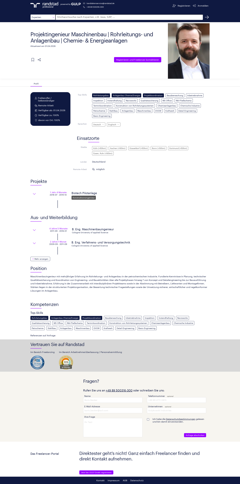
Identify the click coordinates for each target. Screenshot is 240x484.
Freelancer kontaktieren (137, 59)
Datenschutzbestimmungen (180, 419)
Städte (84, 147)
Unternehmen (155, 406)
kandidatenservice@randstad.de (100, 3)
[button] (42, 17)
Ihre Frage (89, 416)
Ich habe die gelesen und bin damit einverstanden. (178, 420)
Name (87, 396)
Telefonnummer (156, 396)
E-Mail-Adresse (92, 406)
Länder (83, 162)
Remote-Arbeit (80, 169)
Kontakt (100, 480)
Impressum (114, 480)
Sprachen (82, 124)
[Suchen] (207, 17)
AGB (125, 480)
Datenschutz (137, 480)
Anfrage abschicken (195, 435)
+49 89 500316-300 (95, 7)
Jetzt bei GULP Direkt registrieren (96, 472)
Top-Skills (82, 95)
